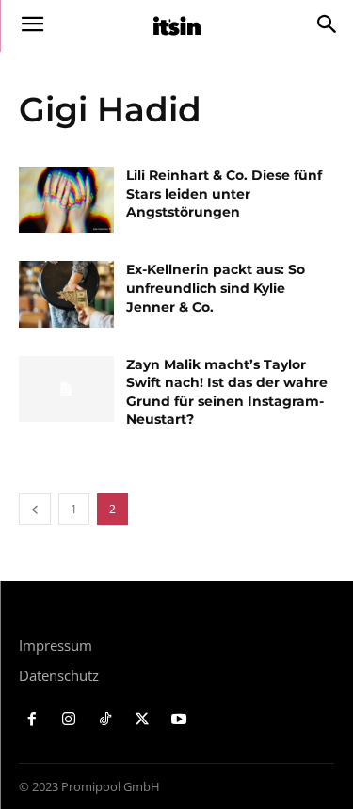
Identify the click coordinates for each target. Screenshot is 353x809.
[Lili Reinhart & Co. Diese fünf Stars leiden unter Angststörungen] (66, 200)
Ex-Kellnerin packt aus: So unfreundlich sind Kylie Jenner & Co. (215, 288)
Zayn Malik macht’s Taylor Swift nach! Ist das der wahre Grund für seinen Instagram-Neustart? (227, 392)
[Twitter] (141, 720)
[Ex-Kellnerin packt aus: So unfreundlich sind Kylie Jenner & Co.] (66, 294)
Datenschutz (59, 675)
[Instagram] (69, 720)
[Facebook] (32, 720)
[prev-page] (35, 509)
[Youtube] (178, 720)
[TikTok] (106, 720)
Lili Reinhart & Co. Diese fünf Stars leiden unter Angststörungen (224, 193)
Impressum (55, 645)
